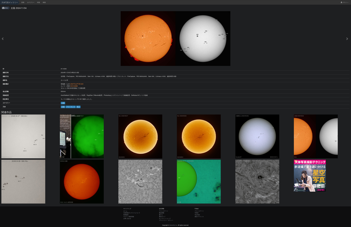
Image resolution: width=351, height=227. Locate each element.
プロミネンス (70, 107)
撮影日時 (6, 72)
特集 (38, 2)
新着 (22, 2)
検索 (44, 2)
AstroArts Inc (173, 225)
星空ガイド (162, 216)
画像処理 (6, 95)
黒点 (78, 107)
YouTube (197, 215)
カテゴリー (30, 2)
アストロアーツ (163, 211)
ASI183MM (74, 86)
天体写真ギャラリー (9, 2)
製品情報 (161, 213)
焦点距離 (6, 91)
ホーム (125, 211)
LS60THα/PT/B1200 (76, 84)
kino (6, 8)
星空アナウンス (199, 216)
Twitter (197, 213)
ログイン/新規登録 (128, 216)
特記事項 (6, 99)
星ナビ (161, 215)
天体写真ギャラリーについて (131, 213)
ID (3, 69)
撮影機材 (6, 84)
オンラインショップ (165, 218)
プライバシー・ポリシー (166, 220)
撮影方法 (6, 76)
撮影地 (5, 80)
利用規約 (126, 215)
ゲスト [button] (344, 2)
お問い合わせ (127, 218)
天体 (4, 107)
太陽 (63, 103)
